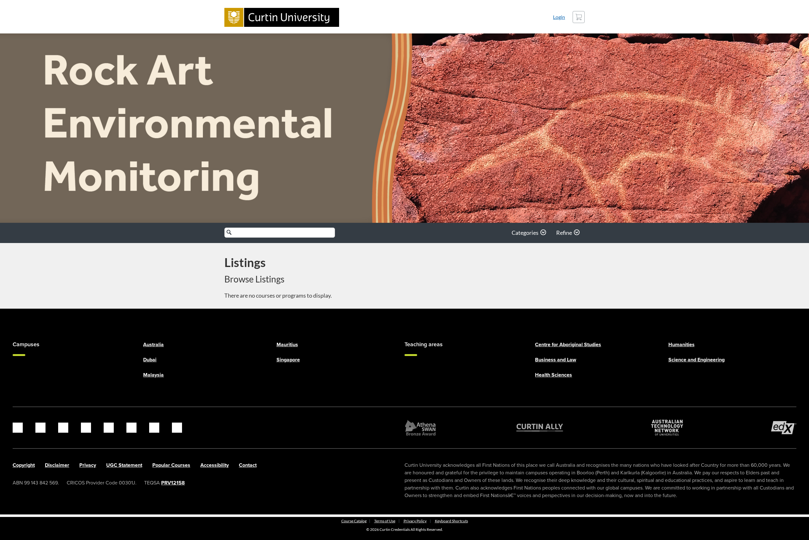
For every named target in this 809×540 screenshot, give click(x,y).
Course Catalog (354, 521)
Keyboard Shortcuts (451, 521)
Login (559, 17)
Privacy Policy (415, 521)
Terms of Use (384, 521)
